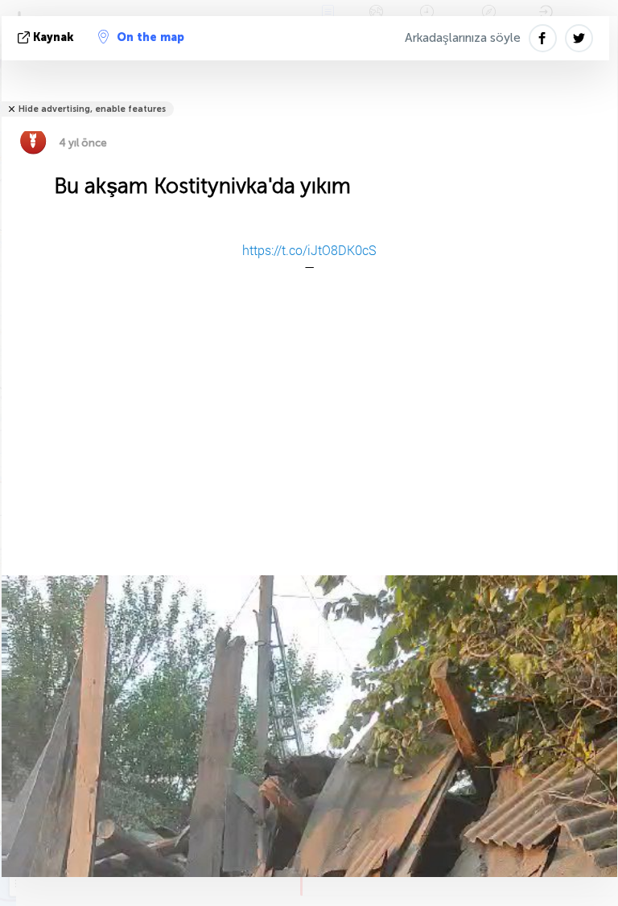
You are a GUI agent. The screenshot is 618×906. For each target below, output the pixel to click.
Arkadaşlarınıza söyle (463, 38)
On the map (150, 37)
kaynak (53, 37)
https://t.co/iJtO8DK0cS (309, 249)
